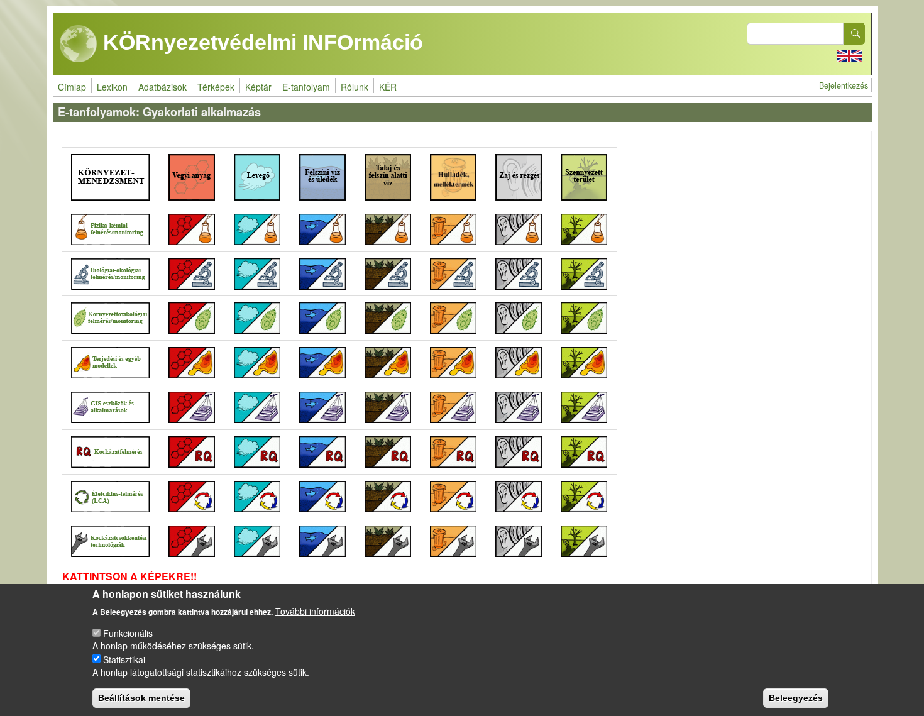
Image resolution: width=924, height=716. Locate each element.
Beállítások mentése (141, 697)
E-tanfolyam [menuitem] (306, 86)
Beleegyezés (796, 697)
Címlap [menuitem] (72, 86)
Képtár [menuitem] (258, 86)
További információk (315, 610)
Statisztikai (124, 659)
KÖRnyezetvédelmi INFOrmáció (260, 42)
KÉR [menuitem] (388, 86)
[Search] (854, 34)
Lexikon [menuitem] (112, 86)
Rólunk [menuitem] (354, 86)
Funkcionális (128, 632)
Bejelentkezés (843, 85)
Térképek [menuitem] (215, 86)
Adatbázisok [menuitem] (162, 86)
